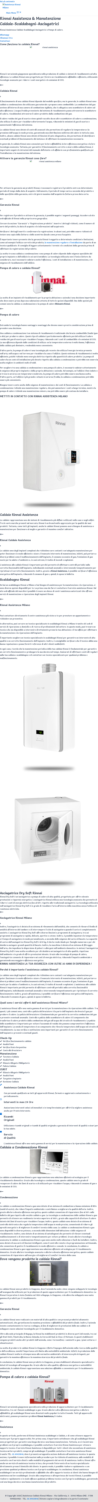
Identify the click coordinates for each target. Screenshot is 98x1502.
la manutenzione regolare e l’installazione (64, 242)
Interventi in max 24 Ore (18, 1102)
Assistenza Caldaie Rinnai (19, 1087)
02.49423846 (17, 1454)
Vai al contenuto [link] (7, 1)
